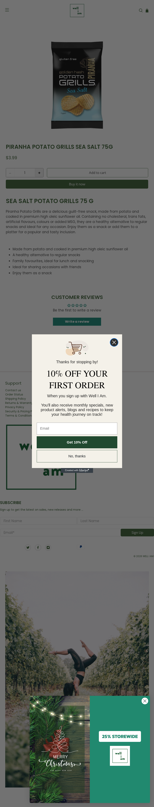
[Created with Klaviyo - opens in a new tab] (77, 470)
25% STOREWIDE (120, 736)
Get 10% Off (77, 442)
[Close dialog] (114, 342)
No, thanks (77, 456)
